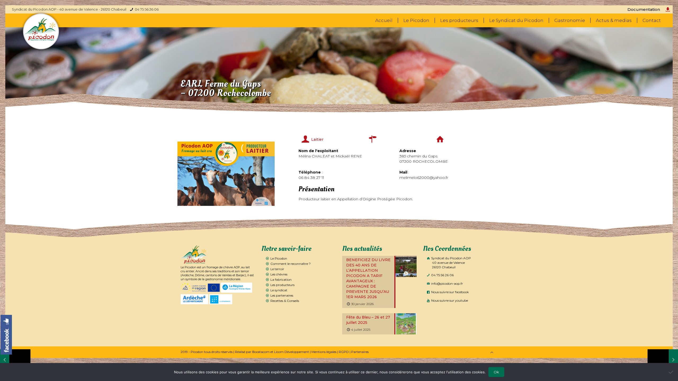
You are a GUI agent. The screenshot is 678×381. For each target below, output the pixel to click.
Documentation (643, 9)
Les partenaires (281, 295)
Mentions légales (323, 352)
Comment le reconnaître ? (290, 264)
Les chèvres (278, 274)
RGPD (344, 352)
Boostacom (261, 352)
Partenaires (360, 352)
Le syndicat (278, 290)
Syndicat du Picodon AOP (450, 262)
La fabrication (281, 280)
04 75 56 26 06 (147, 9)
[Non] (671, 372)
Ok (496, 372)
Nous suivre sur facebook (449, 292)
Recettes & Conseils (284, 301)
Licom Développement (291, 352)
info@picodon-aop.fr (446, 283)
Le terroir (277, 269)
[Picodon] (41, 31)
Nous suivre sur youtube (449, 300)
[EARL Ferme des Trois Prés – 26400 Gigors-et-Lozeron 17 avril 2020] (663, 359)
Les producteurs (282, 285)
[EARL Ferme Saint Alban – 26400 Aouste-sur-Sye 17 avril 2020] (15, 359)
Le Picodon (278, 258)
